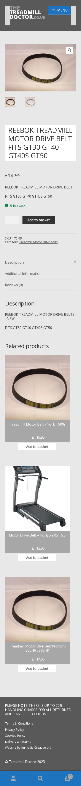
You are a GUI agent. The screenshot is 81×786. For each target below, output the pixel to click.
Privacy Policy (14, 729)
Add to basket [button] (37, 446)
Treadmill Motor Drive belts (38, 242)
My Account (13, 778)
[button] (69, 50)
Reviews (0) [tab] (14, 284)
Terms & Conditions (19, 723)
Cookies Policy (15, 735)
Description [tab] (14, 262)
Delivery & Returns (18, 742)
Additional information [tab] (23, 273)
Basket (62, 774)
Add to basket (38, 220)
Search (40, 778)
